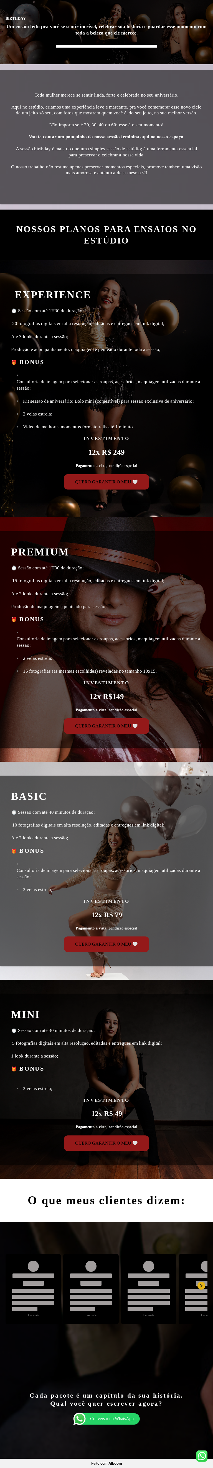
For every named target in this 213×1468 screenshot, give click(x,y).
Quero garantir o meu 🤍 (106, 482)
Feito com (106, 1463)
